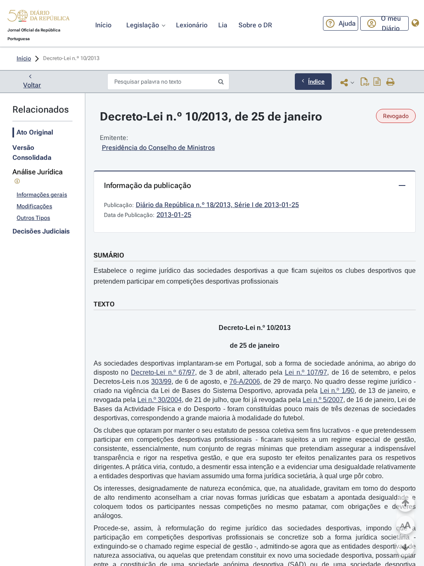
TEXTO (104, 304)
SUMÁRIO (109, 255)
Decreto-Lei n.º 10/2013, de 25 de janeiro (211, 116)
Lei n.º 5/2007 (323, 399)
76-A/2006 (244, 381)
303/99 (161, 381)
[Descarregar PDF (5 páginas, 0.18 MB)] (365, 82)
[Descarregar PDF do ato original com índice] (377, 82)
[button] (38, 17)
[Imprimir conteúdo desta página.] (390, 82)
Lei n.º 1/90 (337, 390)
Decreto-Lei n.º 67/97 (163, 372)
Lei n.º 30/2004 (159, 399)
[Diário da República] (38, 17)
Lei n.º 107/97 (306, 372)
